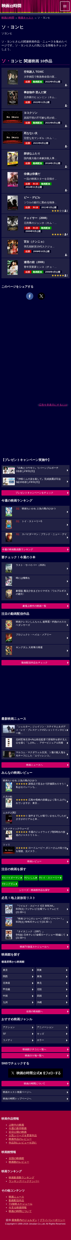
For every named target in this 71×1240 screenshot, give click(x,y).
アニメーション (45, 1027)
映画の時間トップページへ (17, 1098)
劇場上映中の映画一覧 (34, 606)
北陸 (39, 989)
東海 (39, 976)
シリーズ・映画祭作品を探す (34, 890)
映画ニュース (16, 1196)
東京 (5, 970)
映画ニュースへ (34, 765)
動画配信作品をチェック (34, 662)
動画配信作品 (16, 1200)
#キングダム (8, 883)
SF (4, 1034)
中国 (5, 996)
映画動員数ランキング (21, 1177)
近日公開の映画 (18, 1131)
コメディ (7, 1040)
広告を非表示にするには (53, 404)
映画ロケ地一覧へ (34, 1055)
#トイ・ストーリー (49, 877)
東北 (39, 983)
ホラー (40, 1040)
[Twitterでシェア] (41, 296)
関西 (5, 976)
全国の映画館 (16, 1158)
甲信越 (6, 989)
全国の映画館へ (34, 1011)
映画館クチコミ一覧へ (34, 1049)
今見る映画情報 (18, 1207)
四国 (39, 996)
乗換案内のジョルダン (24, 1220)
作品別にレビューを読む (23, 1142)
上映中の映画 (16, 1124)
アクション (9, 1027)
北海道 (6, 983)
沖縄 (39, 1002)
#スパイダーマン (11, 877)
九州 (5, 1002)
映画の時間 (7, 17)
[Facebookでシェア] (29, 296)
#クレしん (29, 877)
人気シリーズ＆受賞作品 (23, 1135)
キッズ (40, 1034)
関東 (39, 970)
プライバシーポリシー (52, 1220)
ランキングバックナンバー (24, 1181)
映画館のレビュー (19, 1161)
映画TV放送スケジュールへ (34, 946)
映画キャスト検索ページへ (17, 1092)
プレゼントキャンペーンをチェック (34, 492)
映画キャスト (25, 17)
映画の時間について (34, 1083)
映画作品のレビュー (20, 1139)
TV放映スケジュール (20, 1203)
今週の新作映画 (18, 1128)
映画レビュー (34, 861)
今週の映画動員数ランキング (17, 549)
